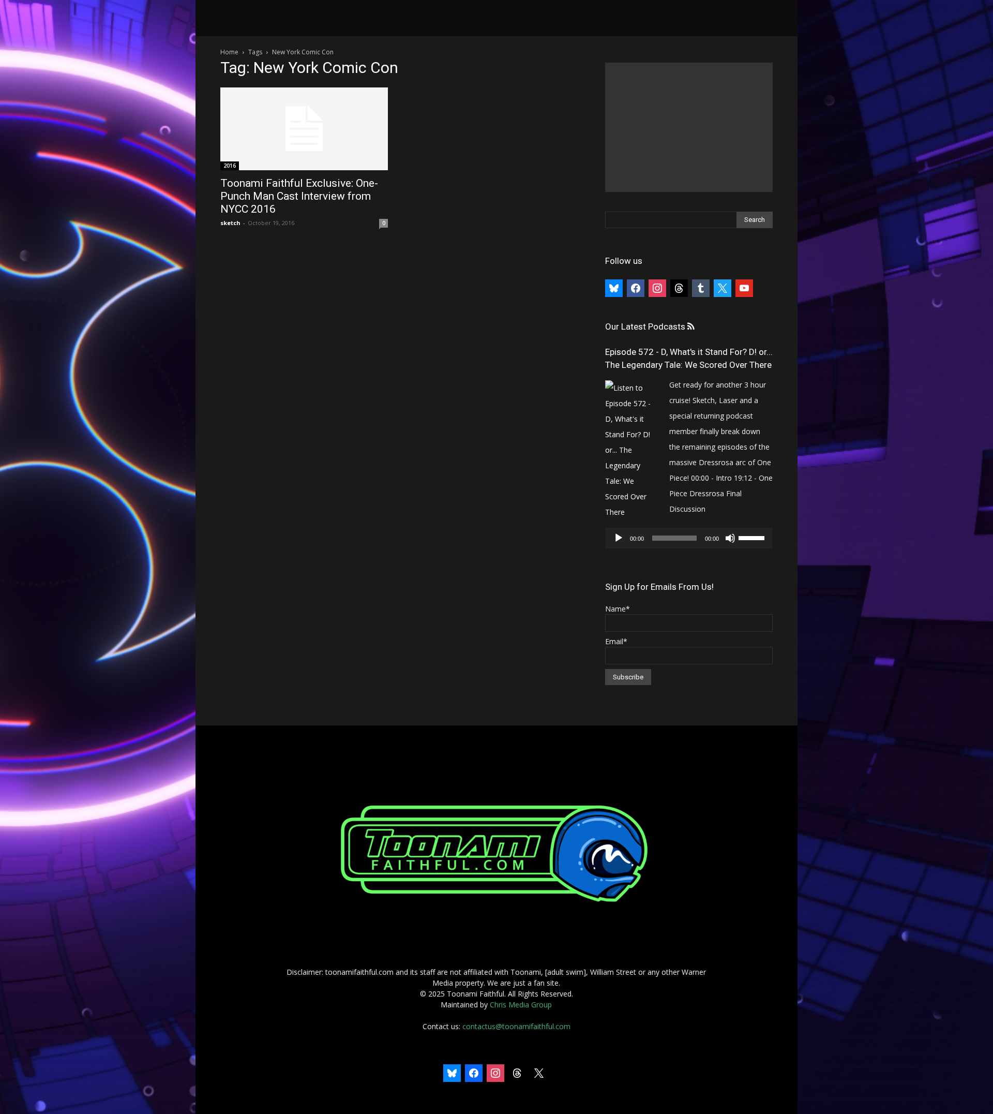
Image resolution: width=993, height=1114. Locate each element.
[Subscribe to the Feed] (690, 327)
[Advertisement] (689, 127)
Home (229, 52)
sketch (230, 223)
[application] (689, 538)
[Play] (618, 538)
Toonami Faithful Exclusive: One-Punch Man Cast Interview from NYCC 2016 (299, 196)
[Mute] (730, 538)
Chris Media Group (521, 1004)
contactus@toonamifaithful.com (516, 1026)
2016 (229, 165)
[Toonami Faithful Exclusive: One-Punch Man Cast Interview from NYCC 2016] (304, 128)
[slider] (753, 537)
